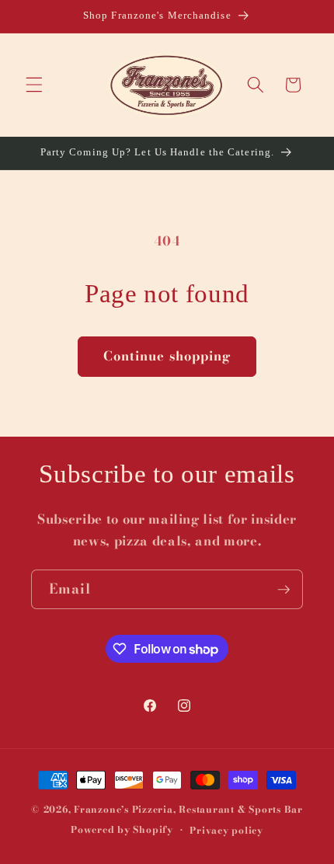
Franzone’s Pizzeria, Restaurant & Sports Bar (188, 809)
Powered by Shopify (122, 830)
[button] (34, 84)
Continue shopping (167, 356)
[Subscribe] (283, 590)
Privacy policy (226, 830)
